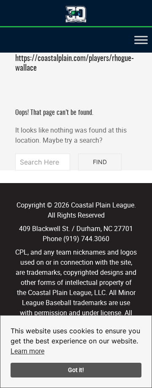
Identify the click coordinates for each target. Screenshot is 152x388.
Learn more (27, 351)
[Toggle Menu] (141, 40)
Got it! (76, 370)
